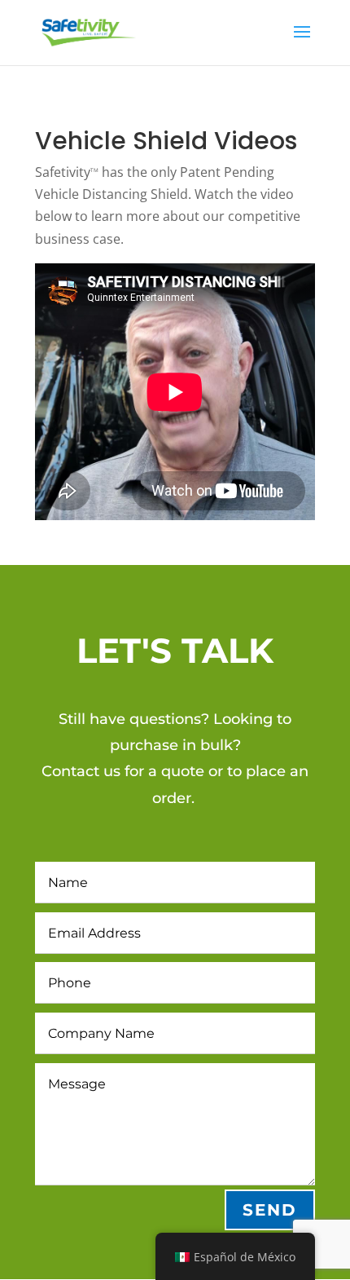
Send (270, 1210)
